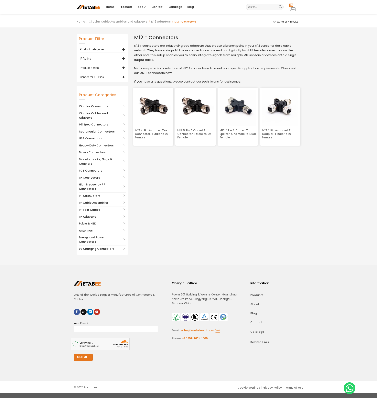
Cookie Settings (249, 388)
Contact (158, 7)
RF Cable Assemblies (94, 203)
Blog (190, 7)
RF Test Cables (89, 210)
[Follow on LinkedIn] (90, 312)
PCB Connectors (90, 171)
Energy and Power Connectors (92, 239)
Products (126, 7)
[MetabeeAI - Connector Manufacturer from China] (88, 7)
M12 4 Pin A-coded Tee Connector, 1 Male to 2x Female (151, 134)
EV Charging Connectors (96, 249)
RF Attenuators (89, 196)
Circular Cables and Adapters (93, 115)
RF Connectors (89, 178)
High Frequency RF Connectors (92, 187)
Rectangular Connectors (97, 132)
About (142, 7)
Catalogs (175, 7)
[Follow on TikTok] (84, 312)
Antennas (86, 231)
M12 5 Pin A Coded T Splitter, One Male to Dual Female (238, 134)
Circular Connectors (93, 106)
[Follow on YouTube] (97, 312)
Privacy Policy (272, 388)
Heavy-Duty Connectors (96, 145)
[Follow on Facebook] (77, 312)
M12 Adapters (161, 22)
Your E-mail (81, 323)
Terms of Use (293, 388)
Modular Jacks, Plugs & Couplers (95, 161)
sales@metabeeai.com (200, 330)
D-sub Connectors (92, 152)
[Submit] (280, 7)
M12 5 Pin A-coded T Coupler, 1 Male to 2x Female (276, 134)
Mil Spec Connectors (93, 124)
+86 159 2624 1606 (195, 338)
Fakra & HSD (87, 223)
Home (110, 7)
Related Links (259, 342)
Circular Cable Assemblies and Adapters (118, 22)
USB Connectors (90, 138)
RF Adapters (87, 217)
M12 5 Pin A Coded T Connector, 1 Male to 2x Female (194, 134)
